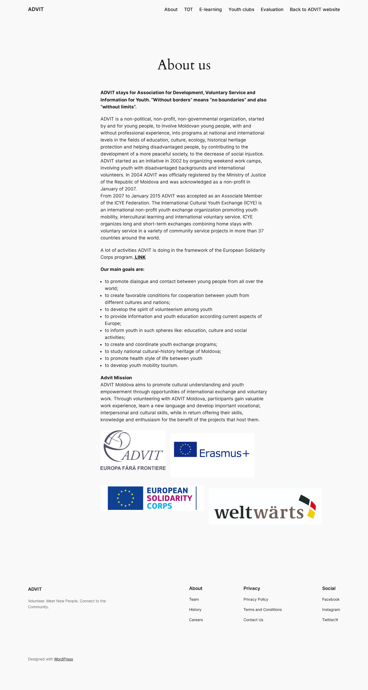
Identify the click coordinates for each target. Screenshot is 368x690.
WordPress (63, 659)
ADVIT (36, 9)
